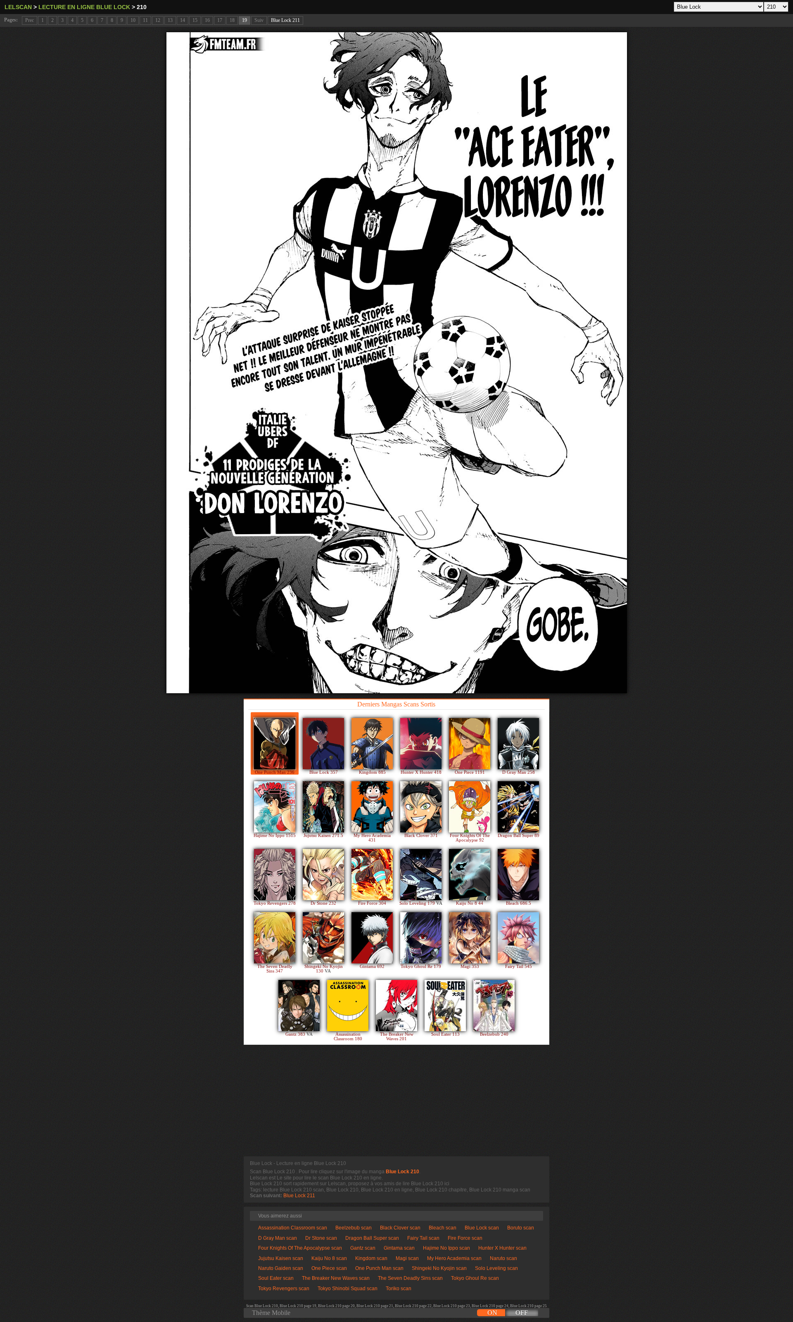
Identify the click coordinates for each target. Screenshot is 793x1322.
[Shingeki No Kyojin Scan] (323, 937)
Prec (29, 20)
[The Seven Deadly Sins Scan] (274, 937)
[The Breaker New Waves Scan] (396, 1005)
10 (133, 20)
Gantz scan (362, 1248)
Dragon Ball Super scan (372, 1238)
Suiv (259, 20)
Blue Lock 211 (285, 20)
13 (170, 20)
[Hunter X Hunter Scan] (420, 743)
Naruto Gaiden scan (280, 1268)
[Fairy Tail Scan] (518, 937)
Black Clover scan (400, 1228)
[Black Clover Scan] (420, 806)
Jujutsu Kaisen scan (280, 1258)
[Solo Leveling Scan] (420, 874)
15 (194, 20)
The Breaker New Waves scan (336, 1278)
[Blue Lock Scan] (323, 743)
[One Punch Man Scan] (274, 743)
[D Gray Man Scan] (518, 743)
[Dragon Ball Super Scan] (518, 806)
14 (182, 20)
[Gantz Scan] (299, 1005)
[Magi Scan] (469, 937)
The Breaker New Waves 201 (396, 1036)
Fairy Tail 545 (518, 966)
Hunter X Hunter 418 (421, 772)
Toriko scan (398, 1288)
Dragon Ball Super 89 (518, 835)
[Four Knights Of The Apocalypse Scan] (469, 806)
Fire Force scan (465, 1238)
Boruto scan (520, 1228)
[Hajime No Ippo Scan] (274, 806)
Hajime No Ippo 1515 (275, 835)
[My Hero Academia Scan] (372, 806)
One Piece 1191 (470, 772)
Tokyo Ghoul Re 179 (421, 966)
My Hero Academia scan (454, 1258)
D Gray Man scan (277, 1238)
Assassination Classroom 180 (348, 1036)
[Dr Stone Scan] (323, 874)
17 (219, 20)
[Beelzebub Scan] (493, 1005)
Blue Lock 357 (323, 772)
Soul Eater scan (276, 1278)
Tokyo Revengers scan (283, 1288)
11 (145, 20)
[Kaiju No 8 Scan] (469, 874)
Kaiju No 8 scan (329, 1258)
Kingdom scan (371, 1258)
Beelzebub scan (353, 1228)
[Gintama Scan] (372, 937)
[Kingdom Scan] (372, 743)
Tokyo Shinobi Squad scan (348, 1288)
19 (244, 20)
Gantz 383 (295, 1034)
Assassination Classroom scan (292, 1228)
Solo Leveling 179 (417, 903)
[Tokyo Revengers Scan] (274, 874)
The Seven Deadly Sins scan (410, 1278)
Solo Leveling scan (496, 1268)
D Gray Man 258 (518, 772)
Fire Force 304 (372, 903)
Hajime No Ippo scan (446, 1248)
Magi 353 (470, 966)
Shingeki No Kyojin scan (439, 1268)
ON (492, 1312)
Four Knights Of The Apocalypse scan (300, 1248)
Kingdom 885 (372, 772)
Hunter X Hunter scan (502, 1248)
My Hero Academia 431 (372, 837)
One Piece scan (329, 1268)
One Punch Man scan (379, 1268)
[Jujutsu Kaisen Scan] (323, 806)
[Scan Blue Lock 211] (396, 362)
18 (232, 20)
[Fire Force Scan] (372, 874)
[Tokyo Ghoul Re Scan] (420, 937)
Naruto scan (503, 1258)
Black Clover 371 (421, 835)
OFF (521, 1312)
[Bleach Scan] (518, 874)
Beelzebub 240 (494, 1034)
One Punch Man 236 (274, 772)
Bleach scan (442, 1228)
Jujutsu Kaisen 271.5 (323, 835)
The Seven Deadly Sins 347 (274, 968)
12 (157, 20)
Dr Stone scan (321, 1238)
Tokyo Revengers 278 (275, 903)
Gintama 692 (372, 966)
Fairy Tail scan (423, 1238)
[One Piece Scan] (469, 743)
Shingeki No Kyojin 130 (323, 968)
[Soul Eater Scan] (445, 1005)
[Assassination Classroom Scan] (347, 1005)
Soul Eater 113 (445, 1034)
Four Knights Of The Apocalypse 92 (470, 837)
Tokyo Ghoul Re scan (475, 1278)
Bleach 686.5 (518, 903)
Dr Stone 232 (323, 903)
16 (207, 20)
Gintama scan (399, 1248)
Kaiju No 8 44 (469, 903)
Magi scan (407, 1258)
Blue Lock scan (482, 1228)
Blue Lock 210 (402, 1172)
